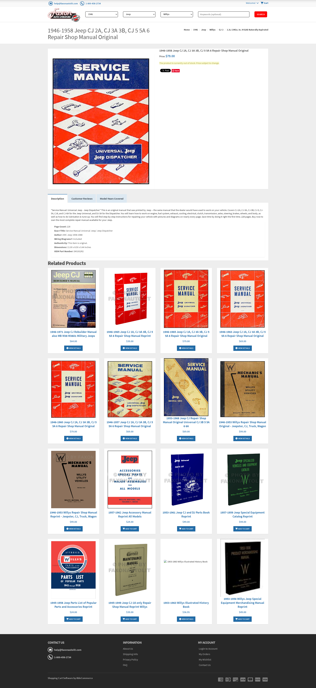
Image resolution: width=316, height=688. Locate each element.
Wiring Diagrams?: (63, 238)
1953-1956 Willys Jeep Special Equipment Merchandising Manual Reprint (242, 603)
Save (177, 70)
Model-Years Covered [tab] (111, 198)
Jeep (203, 29)
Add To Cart (131, 528)
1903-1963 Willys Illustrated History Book (186, 605)
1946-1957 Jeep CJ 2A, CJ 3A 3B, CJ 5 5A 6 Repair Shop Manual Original (130, 424)
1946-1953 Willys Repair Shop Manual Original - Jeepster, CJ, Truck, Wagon (242, 424)
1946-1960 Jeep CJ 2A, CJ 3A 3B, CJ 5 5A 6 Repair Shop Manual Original (73, 424)
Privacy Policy (130, 659)
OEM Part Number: (63, 251)
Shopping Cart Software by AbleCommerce (70, 678)
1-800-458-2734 (93, 3)
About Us (128, 648)
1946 (195, 29)
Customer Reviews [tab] (81, 198)
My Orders (204, 654)
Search (261, 14)
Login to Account (208, 648)
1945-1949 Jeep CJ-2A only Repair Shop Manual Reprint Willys (129, 605)
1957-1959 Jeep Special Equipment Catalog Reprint (242, 514)
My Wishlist (205, 659)
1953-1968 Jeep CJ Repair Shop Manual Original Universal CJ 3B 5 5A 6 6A (186, 422)
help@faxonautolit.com (66, 3)
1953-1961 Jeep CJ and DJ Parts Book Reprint (186, 514)
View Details (75, 348)
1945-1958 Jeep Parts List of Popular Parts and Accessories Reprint (73, 605)
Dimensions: (60, 247)
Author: (58, 234)
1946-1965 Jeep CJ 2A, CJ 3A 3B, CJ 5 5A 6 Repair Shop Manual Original (186, 334)
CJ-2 (221, 29)
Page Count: (60, 226)
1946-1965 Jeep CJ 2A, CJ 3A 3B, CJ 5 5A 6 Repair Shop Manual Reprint (130, 334)
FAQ (125, 665)
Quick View (73, 299)
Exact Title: (60, 230)
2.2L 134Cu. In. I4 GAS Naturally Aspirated (247, 29)
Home (187, 29)
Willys (212, 29)
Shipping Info (130, 654)
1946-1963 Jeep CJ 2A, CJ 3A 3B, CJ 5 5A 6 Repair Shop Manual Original (242, 334)
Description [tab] (57, 198)
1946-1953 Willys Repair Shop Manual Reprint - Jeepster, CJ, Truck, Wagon (73, 514)
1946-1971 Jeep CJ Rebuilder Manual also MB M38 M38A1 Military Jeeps (73, 334)
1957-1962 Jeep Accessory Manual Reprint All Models (129, 514)
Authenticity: (60, 243)
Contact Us (205, 665)
